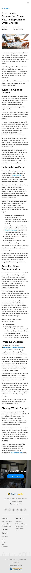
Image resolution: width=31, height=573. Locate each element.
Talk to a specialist (16, 452)
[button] (27, 2)
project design (16, 175)
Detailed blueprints (11, 230)
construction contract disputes (13, 347)
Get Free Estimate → (15, 476)
